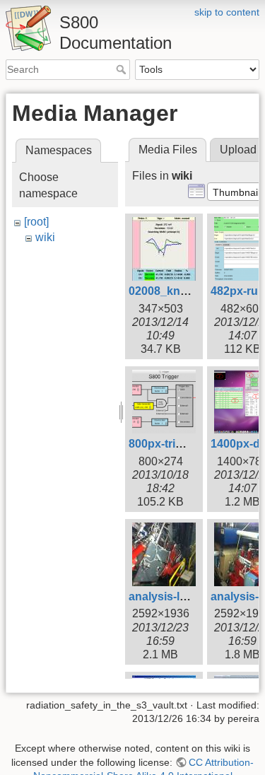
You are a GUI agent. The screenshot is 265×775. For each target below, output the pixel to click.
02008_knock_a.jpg (180, 291)
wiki (45, 237)
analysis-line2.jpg (175, 596)
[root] (36, 222)
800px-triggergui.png (185, 444)
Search (122, 69)
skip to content (226, 12)
